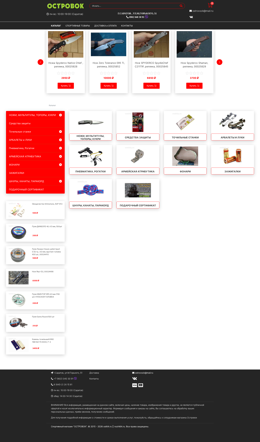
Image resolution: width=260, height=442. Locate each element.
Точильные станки (20, 131)
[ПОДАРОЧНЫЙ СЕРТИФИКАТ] (138, 190)
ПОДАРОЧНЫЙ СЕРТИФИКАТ (26, 189)
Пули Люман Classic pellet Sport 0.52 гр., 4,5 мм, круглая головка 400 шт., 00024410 (46, 252)
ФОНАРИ (14, 164)
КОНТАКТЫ (127, 25)
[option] (65, 63)
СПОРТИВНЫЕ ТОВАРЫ (77, 25)
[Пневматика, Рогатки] (91, 156)
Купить (64, 85)
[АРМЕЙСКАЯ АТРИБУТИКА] (138, 156)
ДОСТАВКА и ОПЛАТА (105, 25)
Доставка (94, 372)
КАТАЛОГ (56, 25)
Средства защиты (20, 123)
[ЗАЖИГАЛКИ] (232, 156)
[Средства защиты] (138, 122)
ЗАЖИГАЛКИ (16, 172)
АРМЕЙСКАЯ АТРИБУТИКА (25, 156)
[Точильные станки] (185, 122)
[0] (210, 6)
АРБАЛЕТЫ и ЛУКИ (20, 139)
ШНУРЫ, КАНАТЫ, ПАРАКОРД (26, 181)
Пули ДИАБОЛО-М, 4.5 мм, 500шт (47, 226)
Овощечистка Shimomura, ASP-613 (47, 204)
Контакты (94, 378)
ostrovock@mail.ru (203, 10)
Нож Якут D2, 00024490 (43, 271)
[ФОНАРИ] (185, 156)
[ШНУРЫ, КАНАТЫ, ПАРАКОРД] (91, 190)
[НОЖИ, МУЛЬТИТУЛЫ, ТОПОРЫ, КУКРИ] (91, 122)
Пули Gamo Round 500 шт (43, 317)
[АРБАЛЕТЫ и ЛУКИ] (232, 122)
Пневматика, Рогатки (21, 148)
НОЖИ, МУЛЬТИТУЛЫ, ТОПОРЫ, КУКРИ (32, 115)
